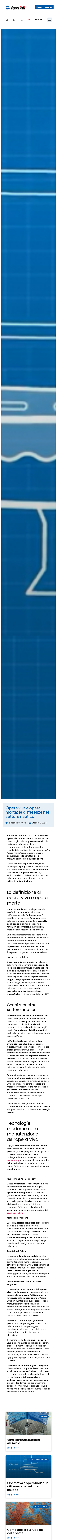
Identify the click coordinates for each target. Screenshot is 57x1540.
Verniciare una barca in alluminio (23, 1441)
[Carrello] (21, 20)
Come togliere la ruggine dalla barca (25, 1531)
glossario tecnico (17, 822)
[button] (44, 7)
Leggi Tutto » (13, 1448)
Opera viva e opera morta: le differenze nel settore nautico (27, 1486)
